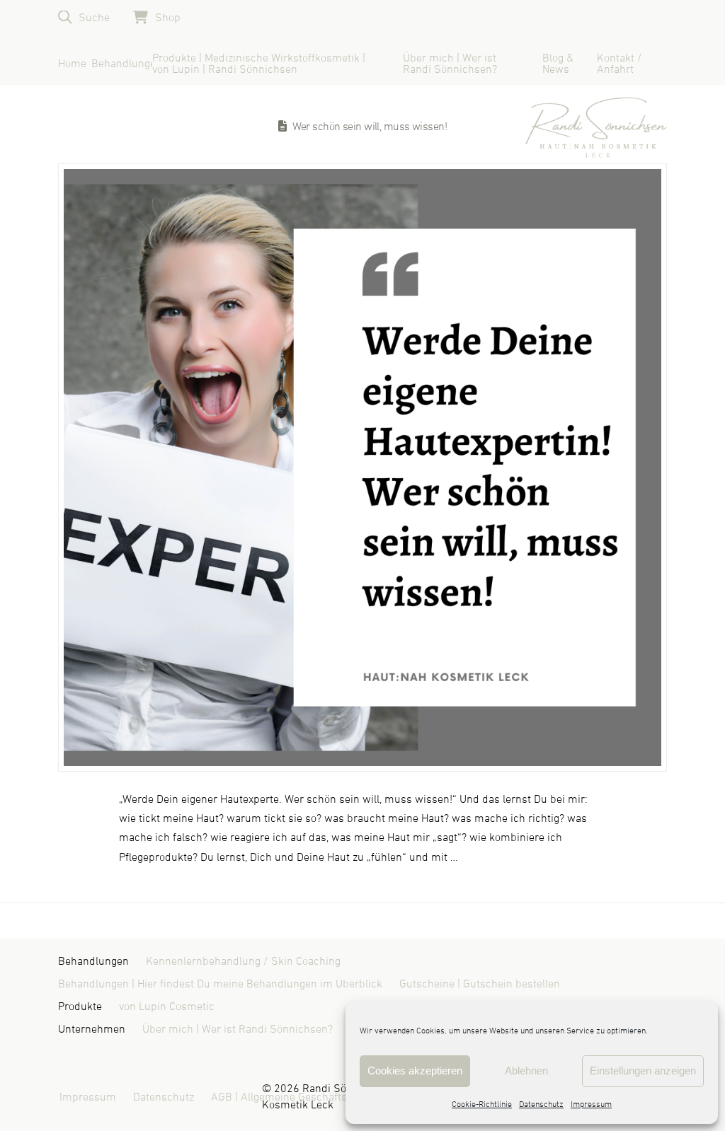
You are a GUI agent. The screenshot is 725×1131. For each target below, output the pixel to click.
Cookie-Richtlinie (482, 1105)
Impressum (591, 1105)
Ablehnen (526, 1071)
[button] (84, 17)
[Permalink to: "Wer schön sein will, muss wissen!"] (362, 467)
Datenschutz (541, 1105)
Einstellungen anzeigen (643, 1071)
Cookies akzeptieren (414, 1071)
